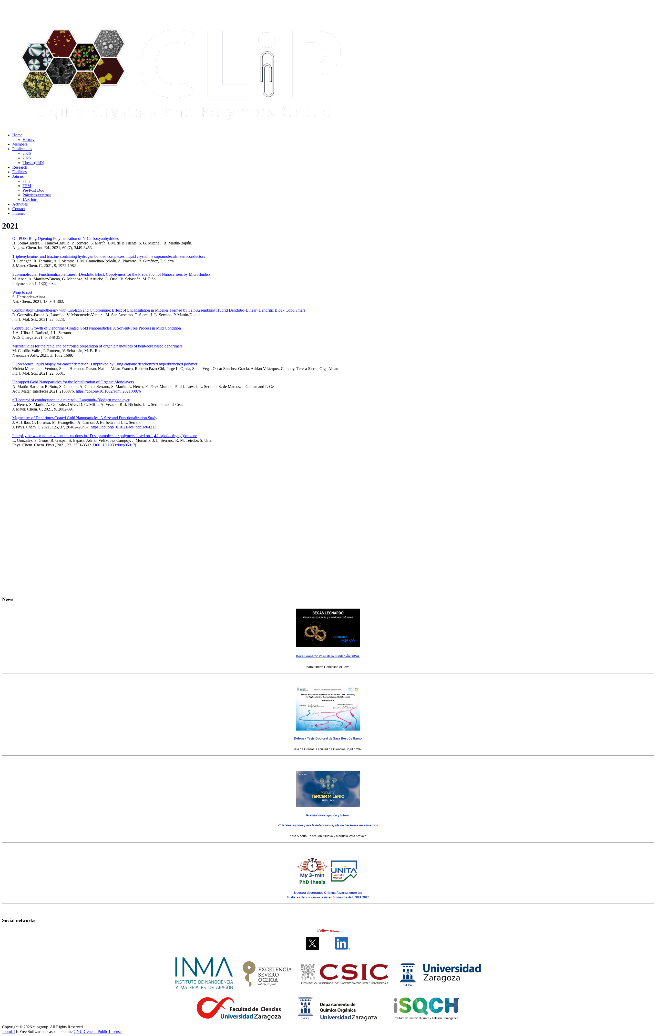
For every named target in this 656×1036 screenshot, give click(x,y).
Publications (22, 149)
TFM (27, 185)
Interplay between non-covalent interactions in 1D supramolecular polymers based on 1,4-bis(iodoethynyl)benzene (104, 436)
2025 (27, 158)
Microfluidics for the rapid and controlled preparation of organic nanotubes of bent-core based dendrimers (97, 346)
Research (19, 167)
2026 (27, 153)
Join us (18, 176)
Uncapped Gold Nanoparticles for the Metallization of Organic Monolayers (73, 382)
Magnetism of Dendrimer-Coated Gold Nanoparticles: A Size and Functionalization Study (84, 418)
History (29, 139)
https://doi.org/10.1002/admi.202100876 (108, 391)
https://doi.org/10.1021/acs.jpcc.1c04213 (123, 427)
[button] (328, 579)
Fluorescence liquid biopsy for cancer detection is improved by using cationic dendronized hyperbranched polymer (104, 364)
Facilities (19, 172)
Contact (18, 209)
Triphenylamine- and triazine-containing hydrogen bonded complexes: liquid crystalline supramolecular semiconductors (108, 256)
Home (17, 135)
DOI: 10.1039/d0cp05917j (114, 445)
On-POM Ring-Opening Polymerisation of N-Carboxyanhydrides (65, 238)
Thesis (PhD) (33, 162)
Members (19, 144)
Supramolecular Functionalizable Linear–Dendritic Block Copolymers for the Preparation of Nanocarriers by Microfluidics (111, 274)
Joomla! (8, 1031)
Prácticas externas (37, 195)
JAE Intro (30, 199)
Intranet (18, 213)
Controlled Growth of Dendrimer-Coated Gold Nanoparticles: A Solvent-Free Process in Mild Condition (96, 328)
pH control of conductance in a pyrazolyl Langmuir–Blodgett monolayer (70, 400)
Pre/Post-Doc (33, 190)
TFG (26, 181)
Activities (20, 204)
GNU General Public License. (98, 1031)
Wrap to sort (22, 292)
